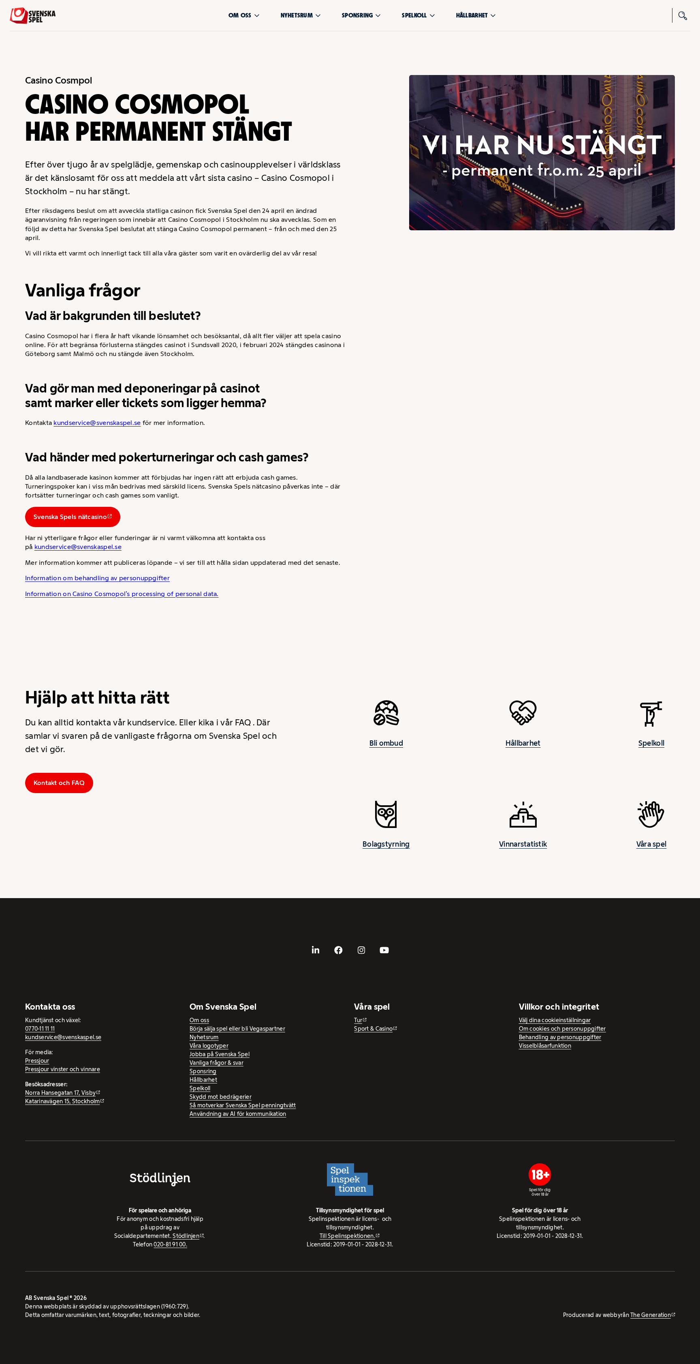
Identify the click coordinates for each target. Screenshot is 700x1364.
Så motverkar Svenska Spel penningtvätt (243, 1105)
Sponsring (357, 15)
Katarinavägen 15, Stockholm (62, 1101)
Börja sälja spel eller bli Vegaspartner (237, 1028)
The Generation (650, 1315)
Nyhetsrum (297, 15)
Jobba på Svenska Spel (220, 1054)
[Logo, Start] (32, 15)
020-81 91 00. (170, 1244)
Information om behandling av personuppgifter (97, 578)
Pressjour (37, 1060)
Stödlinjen (186, 1236)
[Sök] (683, 15)
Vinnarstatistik (523, 844)
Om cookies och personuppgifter (562, 1028)
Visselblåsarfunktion (545, 1045)
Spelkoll (414, 15)
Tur (358, 1020)
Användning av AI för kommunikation (238, 1113)
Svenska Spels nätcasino (70, 517)
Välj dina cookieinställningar (555, 1020)
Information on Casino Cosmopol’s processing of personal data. (122, 594)
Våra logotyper (209, 1045)
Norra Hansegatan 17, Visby (60, 1092)
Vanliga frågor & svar (216, 1062)
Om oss (240, 15)
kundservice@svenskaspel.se (97, 423)
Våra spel (651, 844)
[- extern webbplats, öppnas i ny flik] (315, 950)
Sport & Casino (373, 1028)
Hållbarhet (472, 15)
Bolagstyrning (386, 844)
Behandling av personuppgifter (560, 1037)
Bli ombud (386, 743)
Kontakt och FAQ (59, 783)
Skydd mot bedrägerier (221, 1096)
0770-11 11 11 (40, 1028)
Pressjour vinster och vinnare (62, 1069)
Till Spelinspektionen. (347, 1236)
